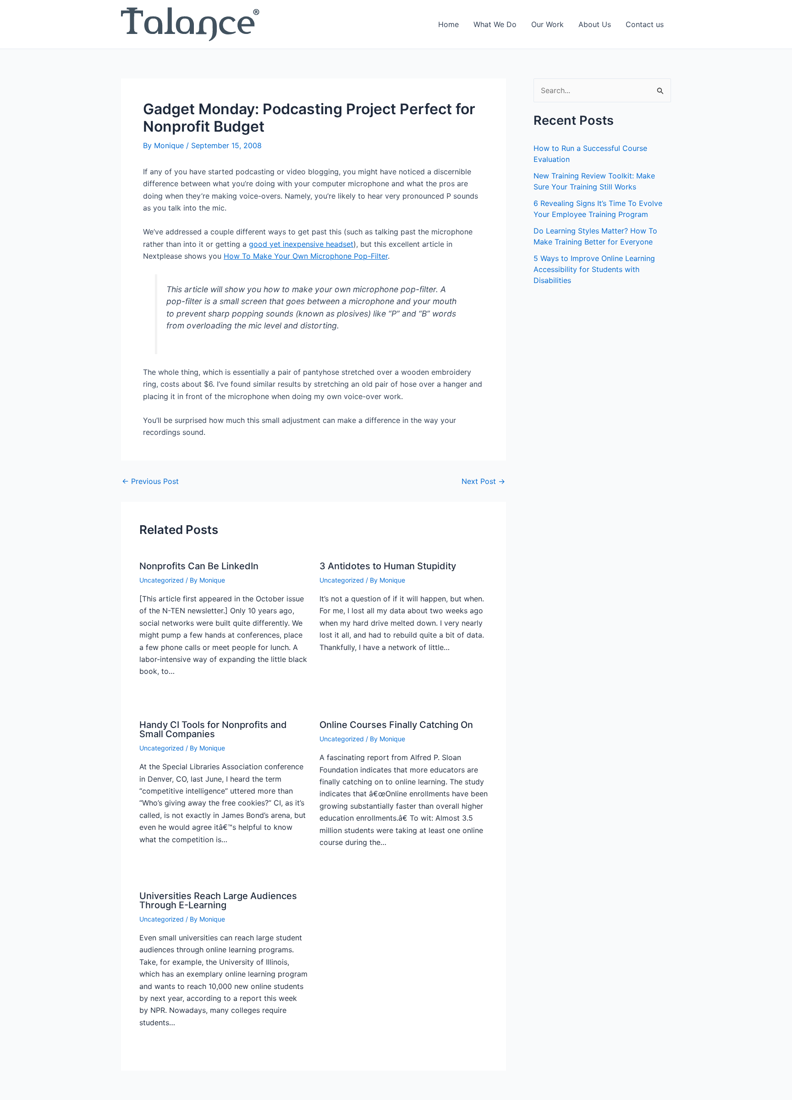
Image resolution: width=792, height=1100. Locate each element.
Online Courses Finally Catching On (396, 724)
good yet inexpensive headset (301, 244)
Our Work (547, 24)
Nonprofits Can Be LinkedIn (198, 566)
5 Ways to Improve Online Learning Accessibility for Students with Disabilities (594, 269)
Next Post (483, 481)
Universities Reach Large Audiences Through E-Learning (218, 900)
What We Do (495, 24)
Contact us (645, 24)
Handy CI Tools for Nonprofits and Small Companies (213, 729)
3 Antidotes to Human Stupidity (387, 566)
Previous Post (150, 481)
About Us (594, 24)
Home (448, 24)
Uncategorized (161, 580)
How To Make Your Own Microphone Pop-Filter (306, 256)
